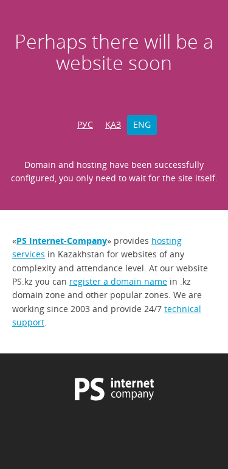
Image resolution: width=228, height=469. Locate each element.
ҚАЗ (113, 124)
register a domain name (118, 281)
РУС (85, 124)
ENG (142, 124)
